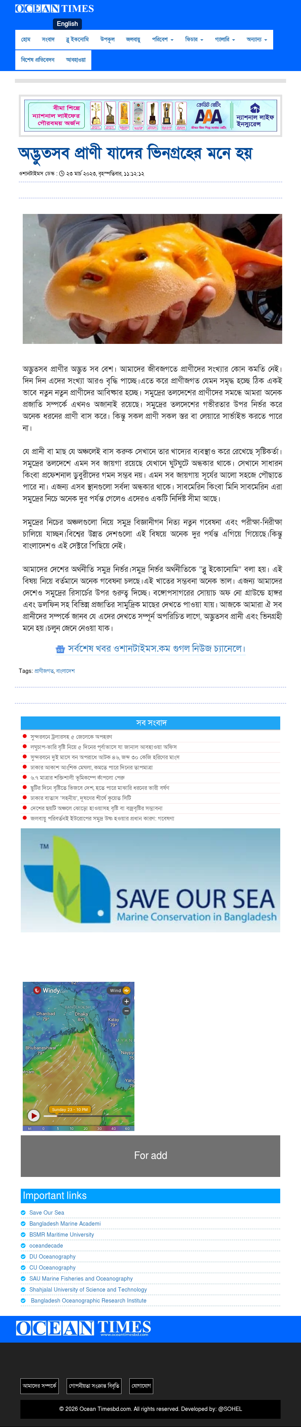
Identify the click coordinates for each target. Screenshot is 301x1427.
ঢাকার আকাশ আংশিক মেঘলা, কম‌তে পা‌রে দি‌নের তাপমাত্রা (92, 767)
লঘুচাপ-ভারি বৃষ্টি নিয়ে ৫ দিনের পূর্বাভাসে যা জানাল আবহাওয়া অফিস (104, 747)
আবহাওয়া (75, 60)
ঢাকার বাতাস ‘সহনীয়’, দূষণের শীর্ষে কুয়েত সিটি (81, 798)
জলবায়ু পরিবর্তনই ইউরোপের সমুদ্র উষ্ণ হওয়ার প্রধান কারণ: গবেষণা (102, 818)
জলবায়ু (133, 39)
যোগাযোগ (141, 1386)
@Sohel (230, 1409)
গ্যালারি (223, 39)
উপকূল (107, 39)
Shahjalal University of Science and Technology (88, 1290)
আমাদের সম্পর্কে (39, 1386)
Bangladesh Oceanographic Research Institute (88, 1301)
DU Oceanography (52, 1257)
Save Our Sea (46, 1213)
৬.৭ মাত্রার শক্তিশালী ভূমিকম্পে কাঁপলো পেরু (78, 778)
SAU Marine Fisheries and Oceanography (81, 1279)
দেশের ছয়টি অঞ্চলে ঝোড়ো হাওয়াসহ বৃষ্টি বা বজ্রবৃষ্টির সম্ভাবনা (97, 808)
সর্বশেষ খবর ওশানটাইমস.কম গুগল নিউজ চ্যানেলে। (156, 649)
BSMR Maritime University (61, 1235)
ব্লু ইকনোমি (77, 39)
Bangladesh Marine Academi (65, 1224)
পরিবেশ (161, 39)
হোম (25, 39)
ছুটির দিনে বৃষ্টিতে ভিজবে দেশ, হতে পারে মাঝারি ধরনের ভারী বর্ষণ (100, 788)
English (67, 24)
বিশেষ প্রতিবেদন (37, 60)
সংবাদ (48, 39)
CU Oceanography (52, 1268)
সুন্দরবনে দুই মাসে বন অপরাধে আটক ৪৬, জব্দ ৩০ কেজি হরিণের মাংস (105, 757)
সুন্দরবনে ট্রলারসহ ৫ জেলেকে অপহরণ (71, 737)
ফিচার (192, 39)
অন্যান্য (255, 39)
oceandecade (46, 1246)
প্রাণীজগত (44, 671)
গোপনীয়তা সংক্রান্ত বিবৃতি (94, 1386)
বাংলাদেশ (65, 671)
